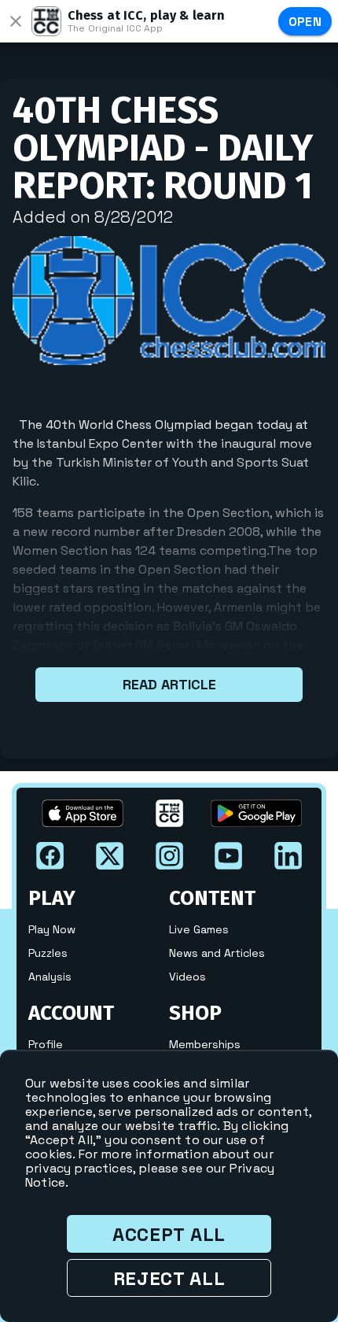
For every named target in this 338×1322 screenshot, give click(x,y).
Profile (45, 1044)
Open (305, 21)
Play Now (51, 929)
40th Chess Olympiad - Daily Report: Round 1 (163, 148)
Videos (187, 976)
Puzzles (48, 953)
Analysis (50, 976)
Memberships (205, 1044)
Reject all (169, 1278)
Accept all (169, 1234)
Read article (169, 684)
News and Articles (217, 953)
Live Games (199, 929)
